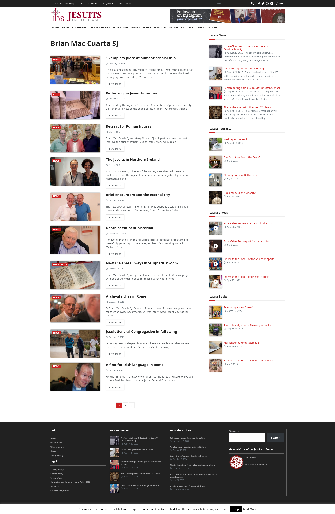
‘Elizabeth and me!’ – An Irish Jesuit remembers (192, 465)
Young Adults (107, 3)
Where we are (100, 27)
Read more (115, 84)
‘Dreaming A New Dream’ (238, 307)
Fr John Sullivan (125, 3)
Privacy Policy (57, 469)
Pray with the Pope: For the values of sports (249, 259)
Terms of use (56, 477)
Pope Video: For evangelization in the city (248, 223)
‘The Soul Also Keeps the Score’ (242, 157)
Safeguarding (208, 27)
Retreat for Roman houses (128, 126)
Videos (173, 27)
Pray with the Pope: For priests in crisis (246, 276)
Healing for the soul (235, 139)
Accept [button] (236, 509)
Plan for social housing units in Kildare (188, 447)
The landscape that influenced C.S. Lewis (247, 107)
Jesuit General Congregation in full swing (141, 331)
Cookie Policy (56, 473)
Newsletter (60, 264)
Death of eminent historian (129, 227)
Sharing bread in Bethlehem (240, 175)
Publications (57, 3)
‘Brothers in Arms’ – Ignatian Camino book (248, 360)
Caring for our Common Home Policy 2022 (70, 482)
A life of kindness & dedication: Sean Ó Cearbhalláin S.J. (246, 48)
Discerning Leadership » (255, 464)
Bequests (54, 486)
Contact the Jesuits (59, 490)
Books (147, 27)
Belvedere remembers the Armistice (187, 438)
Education (81, 3)
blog (56, 94)
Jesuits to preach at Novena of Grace (187, 486)
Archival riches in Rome (126, 296)
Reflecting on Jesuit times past (132, 93)
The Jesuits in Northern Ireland (133, 159)
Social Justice (93, 3)
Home (55, 27)
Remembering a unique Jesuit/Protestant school (252, 88)
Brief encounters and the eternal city (138, 194)
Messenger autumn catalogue (241, 342)
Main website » (251, 457)
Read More (249, 509)
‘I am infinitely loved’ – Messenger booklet (248, 325)
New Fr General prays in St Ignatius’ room (142, 263)
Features (187, 27)
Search (234, 431)
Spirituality (69, 3)
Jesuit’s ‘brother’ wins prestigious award (140, 485)
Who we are (56, 442)
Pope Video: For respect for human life (246, 241)
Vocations (79, 27)
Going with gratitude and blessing (244, 68)
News (65, 27)
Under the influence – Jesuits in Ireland (188, 456)
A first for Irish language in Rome (135, 364)
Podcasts (160, 27)
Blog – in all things (126, 27)
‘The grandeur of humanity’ (240, 192)
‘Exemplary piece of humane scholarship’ (141, 58)
